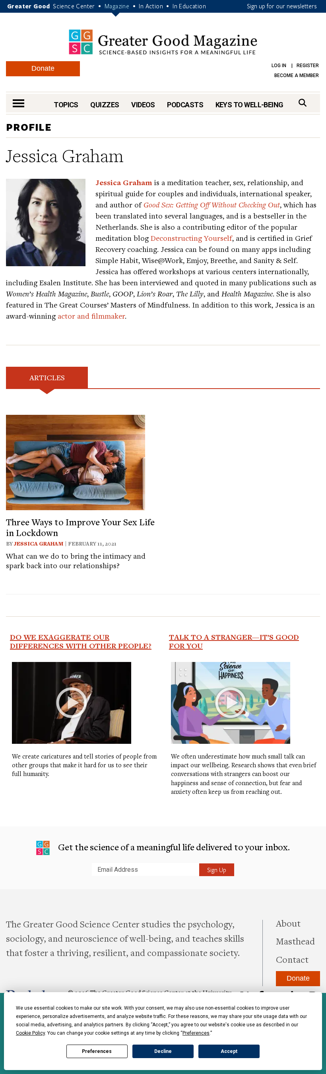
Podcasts (185, 105)
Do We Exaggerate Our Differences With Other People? (80, 641)
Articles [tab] (47, 377)
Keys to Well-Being (249, 105)
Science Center (74, 6)
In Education (189, 6)
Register (308, 65)
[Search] (303, 103)
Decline (163, 1051)
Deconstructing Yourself (191, 238)
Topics (66, 105)
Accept (229, 1051)
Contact (292, 959)
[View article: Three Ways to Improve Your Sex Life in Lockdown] (75, 461)
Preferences (97, 1051)
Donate (42, 68)
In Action (151, 6)
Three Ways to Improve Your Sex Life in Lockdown (80, 527)
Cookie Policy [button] (30, 1033)
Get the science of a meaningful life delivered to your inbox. (172, 847)
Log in (279, 65)
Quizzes (104, 105)
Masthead (295, 941)
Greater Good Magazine (163, 41)
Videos (143, 105)
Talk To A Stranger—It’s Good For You (234, 641)
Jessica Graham (39, 543)
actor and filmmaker (91, 316)
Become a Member (296, 75)
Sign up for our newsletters (282, 6)
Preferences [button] (196, 1033)
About (288, 923)
